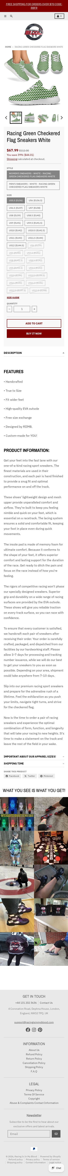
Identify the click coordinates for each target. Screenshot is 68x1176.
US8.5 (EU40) (33, 215)
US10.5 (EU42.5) (36, 230)
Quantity (12, 303)
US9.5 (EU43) (35, 267)
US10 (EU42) (15, 230)
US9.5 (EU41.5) (34, 222)
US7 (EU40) (15, 252)
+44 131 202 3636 (26, 1002)
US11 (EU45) (15, 282)
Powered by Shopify (50, 1156)
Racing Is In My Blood (26, 1156)
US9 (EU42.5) (16, 267)
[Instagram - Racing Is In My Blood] (34, 1030)
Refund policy (15, 1159)
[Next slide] (61, 118)
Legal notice (55, 1162)
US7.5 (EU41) (33, 252)
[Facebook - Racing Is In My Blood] (28, 1030)
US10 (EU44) (15, 275)
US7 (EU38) (34, 207)
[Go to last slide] (6, 118)
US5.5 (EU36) (16, 200)
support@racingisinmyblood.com (34, 1022)
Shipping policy (14, 1162)
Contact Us (46, 1002)
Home (8, 47)
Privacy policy (33, 1159)
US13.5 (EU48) (39, 290)
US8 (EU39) (15, 215)
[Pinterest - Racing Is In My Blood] (40, 1030)
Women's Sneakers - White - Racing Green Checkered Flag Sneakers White (32, 175)
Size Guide (13, 297)
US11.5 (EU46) (35, 282)
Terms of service (51, 1159)
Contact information (36, 1162)
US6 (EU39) (36, 245)
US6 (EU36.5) (35, 200)
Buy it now (34, 333)
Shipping (12, 159)
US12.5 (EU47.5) (17, 290)
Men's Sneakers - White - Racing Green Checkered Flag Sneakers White (32, 185)
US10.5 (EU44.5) (36, 275)
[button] (16, 118)
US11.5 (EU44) (35, 237)
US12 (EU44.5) (16, 245)
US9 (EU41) (15, 222)
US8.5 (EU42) (35, 260)
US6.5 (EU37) (16, 207)
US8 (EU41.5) (16, 260)
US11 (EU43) (15, 237)
